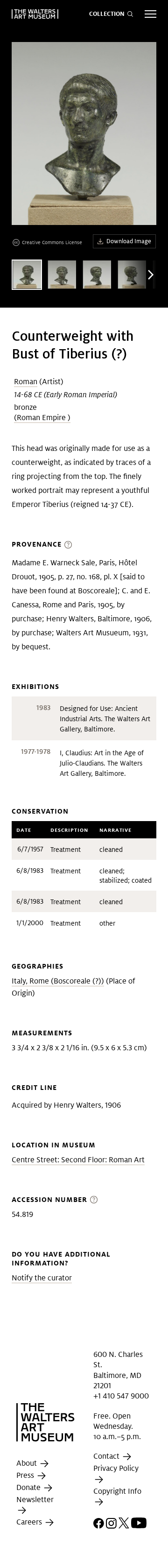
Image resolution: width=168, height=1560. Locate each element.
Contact (107, 1457)
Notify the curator (42, 1278)
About (27, 1463)
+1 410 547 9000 (121, 1396)
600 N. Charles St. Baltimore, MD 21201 (118, 1370)
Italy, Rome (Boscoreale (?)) (58, 981)
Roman (25, 381)
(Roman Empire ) (42, 417)
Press (26, 1475)
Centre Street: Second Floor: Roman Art (78, 1160)
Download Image (128, 241)
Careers (30, 1522)
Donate (29, 1487)
